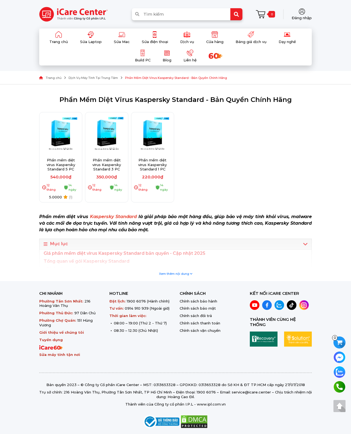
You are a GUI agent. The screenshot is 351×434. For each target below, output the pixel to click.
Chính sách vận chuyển (200, 330)
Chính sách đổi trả (196, 315)
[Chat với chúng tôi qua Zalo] (339, 371)
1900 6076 (136, 301)
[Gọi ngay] (339, 386)
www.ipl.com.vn (211, 404)
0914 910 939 (137, 308)
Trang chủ (53, 78)
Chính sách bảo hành (198, 301)
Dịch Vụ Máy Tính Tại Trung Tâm (93, 78)
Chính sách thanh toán (200, 323)
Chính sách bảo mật (198, 308)
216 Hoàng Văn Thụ (64, 303)
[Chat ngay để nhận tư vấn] (339, 356)
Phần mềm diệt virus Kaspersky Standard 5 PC (61, 165)
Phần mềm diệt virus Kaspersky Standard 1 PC (152, 165)
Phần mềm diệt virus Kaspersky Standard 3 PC (106, 165)
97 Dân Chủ (85, 313)
